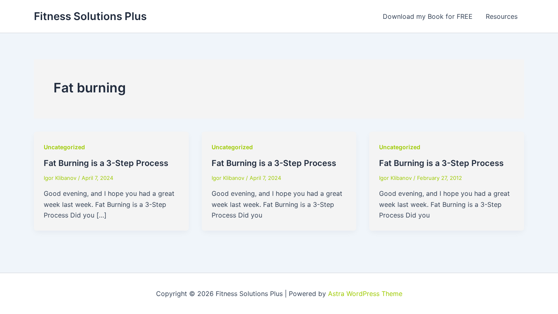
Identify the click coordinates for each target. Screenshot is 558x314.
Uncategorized (64, 147)
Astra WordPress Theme (365, 293)
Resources (502, 16)
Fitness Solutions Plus (90, 16)
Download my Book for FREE (428, 16)
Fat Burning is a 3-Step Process (106, 163)
